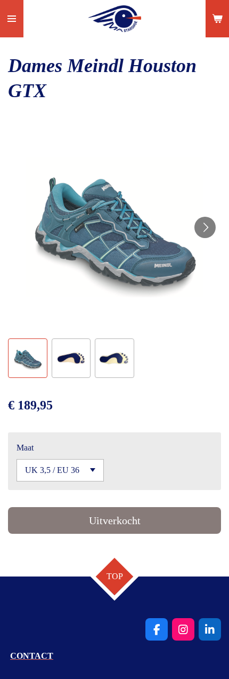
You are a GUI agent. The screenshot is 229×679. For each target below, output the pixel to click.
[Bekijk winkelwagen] (217, 18)
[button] (27, 358)
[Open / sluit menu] (11, 18)
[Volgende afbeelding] (205, 227)
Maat (25, 447)
